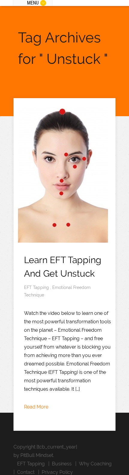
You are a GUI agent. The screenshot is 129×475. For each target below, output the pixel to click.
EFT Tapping (37, 287)
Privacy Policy (57, 472)
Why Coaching (95, 464)
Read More (36, 407)
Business (62, 464)
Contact (25, 472)
